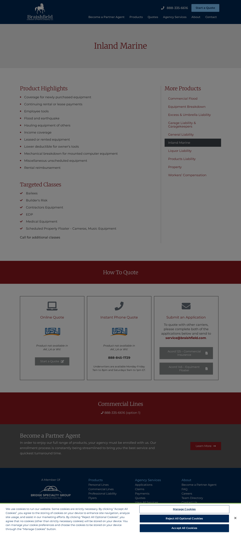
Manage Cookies (184, 509)
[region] (120, 518)
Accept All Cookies (184, 528)
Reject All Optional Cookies (184, 518)
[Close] (235, 518)
